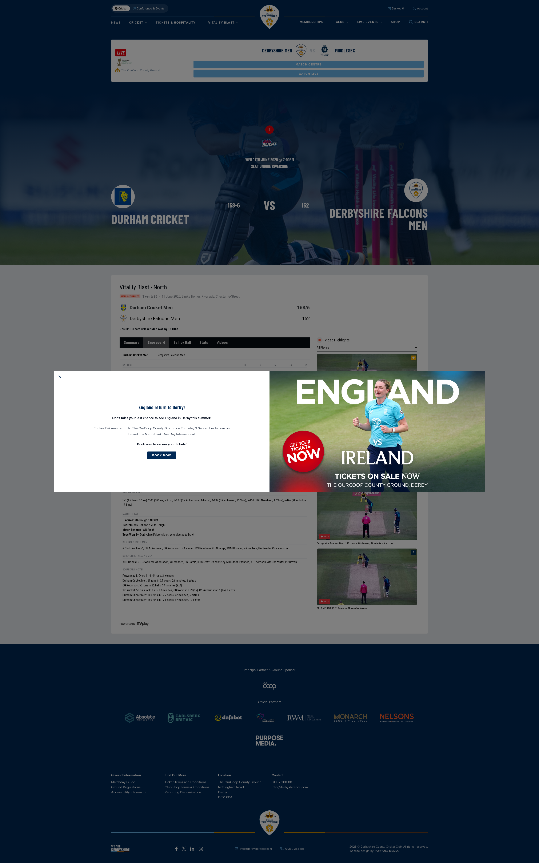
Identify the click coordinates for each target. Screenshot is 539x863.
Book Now (161, 455)
